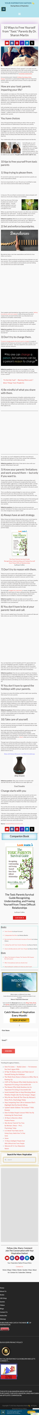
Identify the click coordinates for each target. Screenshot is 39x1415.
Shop (30, 1270)
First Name (6, 1030)
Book (34, 1003)
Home (6, 1138)
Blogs (9, 1270)
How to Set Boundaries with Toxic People (16, 949)
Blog (27, 1003)
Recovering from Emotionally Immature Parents (18, 939)
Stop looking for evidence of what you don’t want (18, 966)
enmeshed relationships (25, 73)
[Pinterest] (17, 43)
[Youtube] (7, 43)
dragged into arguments (15, 590)
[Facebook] (12, 43)
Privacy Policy (22, 1409)
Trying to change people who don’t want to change (15, 341)
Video (31, 1003)
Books (20, 1270)
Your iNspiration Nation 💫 (19, 3)
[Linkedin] (27, 43)
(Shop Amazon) (20, 776)
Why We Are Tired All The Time (14, 1123)
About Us (3, 1291)
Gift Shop (3, 1298)
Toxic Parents (8, 931)
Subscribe (22, 1272)
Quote (7, 1004)
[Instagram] (22, 43)
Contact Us (19, 1266)
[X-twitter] (32, 43)
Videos (14, 1270)
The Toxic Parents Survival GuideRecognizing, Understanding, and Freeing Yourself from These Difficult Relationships (19, 561)
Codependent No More (11, 935)
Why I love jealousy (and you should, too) (16, 962)
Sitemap (28, 1272)
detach (21, 737)
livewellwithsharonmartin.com (14, 823)
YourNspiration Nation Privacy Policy (19, 1263)
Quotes (25, 1270)
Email (4, 1040)
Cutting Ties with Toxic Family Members (16, 945)
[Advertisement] (19, 190)
